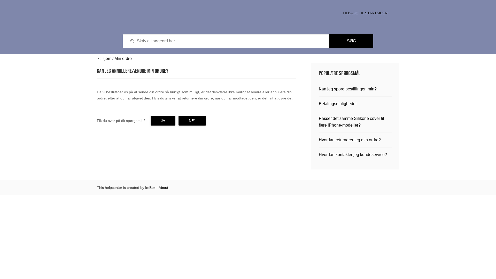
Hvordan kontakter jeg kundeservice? (353, 154)
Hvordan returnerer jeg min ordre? (350, 140)
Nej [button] (192, 121)
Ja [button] (163, 121)
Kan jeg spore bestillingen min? (348, 89)
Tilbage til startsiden (365, 13)
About (163, 187)
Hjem (106, 58)
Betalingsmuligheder (338, 104)
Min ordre (123, 58)
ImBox (150, 187)
